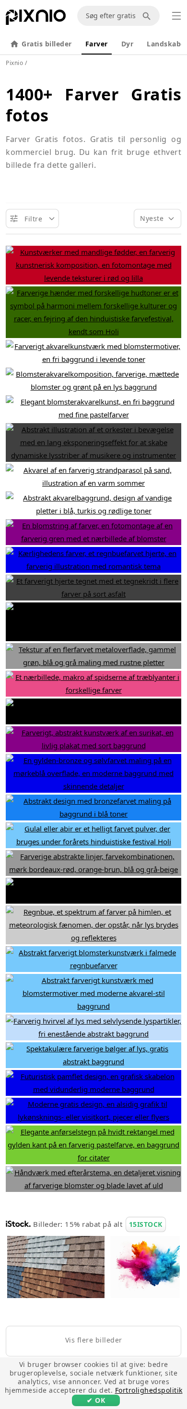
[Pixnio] (36, 19)
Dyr (127, 43)
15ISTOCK (146, 1224)
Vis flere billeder (93, 1339)
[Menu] (176, 16)
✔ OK (96, 1400)
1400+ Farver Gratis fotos (93, 104)
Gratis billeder (47, 43)
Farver (96, 43)
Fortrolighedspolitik (149, 1390)
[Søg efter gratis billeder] (148, 15)
